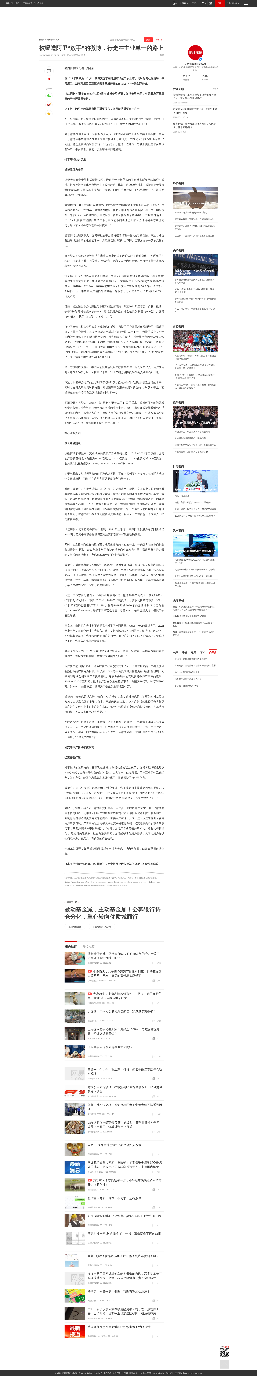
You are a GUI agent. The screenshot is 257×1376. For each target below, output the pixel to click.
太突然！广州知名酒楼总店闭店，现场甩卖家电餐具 (122, 1011)
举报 (162, 55)
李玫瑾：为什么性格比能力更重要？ (191, 659)
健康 (175, 652)
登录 (220, 3)
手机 (184, 652)
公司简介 (98, 1373)
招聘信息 (116, 1373)
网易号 (51, 40)
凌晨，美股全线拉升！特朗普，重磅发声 (193, 502)
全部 (214, 89)
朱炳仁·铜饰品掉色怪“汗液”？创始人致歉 (114, 1145)
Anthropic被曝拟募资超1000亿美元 (191, 212)
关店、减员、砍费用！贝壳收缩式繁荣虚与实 (195, 509)
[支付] (203, 3)
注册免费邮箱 (232, 3)
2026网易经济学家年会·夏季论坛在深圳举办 (195, 516)
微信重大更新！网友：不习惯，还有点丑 (114, 1198)
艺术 (202, 652)
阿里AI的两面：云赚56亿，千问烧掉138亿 (194, 219)
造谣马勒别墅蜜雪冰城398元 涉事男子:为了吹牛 (119, 1327)
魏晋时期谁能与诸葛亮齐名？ (188, 679)
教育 (193, 652)
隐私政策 (133, 1373)
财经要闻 (178, 466)
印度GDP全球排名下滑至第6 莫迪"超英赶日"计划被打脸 (124, 1216)
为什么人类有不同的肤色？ (187, 672)
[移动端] (175, 3)
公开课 (212, 652)
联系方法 (107, 1373)
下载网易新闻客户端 (102, 926)
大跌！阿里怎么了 (183, 496)
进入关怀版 (38, 3)
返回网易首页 (75, 926)
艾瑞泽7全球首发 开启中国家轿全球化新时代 (195, 569)
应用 (17, 3)
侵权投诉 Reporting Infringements (188, 1373)
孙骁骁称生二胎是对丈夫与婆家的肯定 (192, 431)
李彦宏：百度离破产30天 (186, 685)
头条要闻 (178, 250)
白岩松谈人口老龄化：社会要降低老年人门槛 (195, 665)
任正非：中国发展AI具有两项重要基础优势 (194, 235)
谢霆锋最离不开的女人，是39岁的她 (191, 452)
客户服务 (125, 1373)
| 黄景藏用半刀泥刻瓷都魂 (189, 616)
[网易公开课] (184, 3)
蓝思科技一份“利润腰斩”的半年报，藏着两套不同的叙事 (124, 1233)
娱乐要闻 (178, 402)
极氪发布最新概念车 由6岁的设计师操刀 (193, 576)
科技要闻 (178, 183)
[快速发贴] (49, 71)
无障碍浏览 (27, 3)
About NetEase (87, 1373)
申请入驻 (159, 40)
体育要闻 (178, 326)
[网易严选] (194, 3)
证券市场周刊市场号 (76, 55)
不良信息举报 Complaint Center (151, 1373)
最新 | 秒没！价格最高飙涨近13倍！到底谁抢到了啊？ (123, 1256)
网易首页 (9, 3)
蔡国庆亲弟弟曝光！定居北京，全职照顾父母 (195, 445)
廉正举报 (169, 1373)
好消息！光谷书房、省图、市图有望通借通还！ (119, 1291)
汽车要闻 (178, 530)
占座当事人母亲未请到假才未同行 (110, 1047)
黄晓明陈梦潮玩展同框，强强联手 (190, 438)
